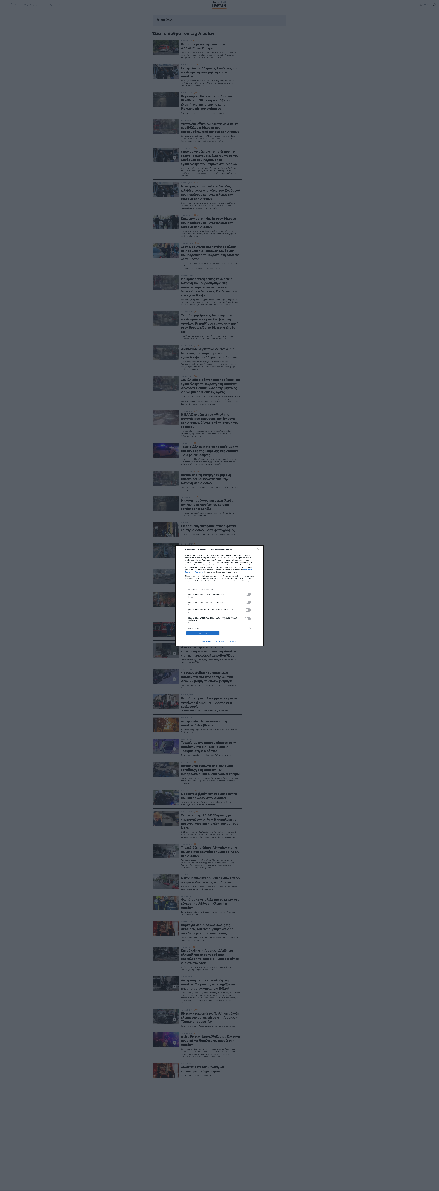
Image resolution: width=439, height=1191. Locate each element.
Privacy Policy (232, 641)
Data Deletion (206, 641)
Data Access (219, 641)
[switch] (248, 594)
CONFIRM (203, 633)
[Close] (259, 550)
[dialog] (219, 595)
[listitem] (219, 589)
